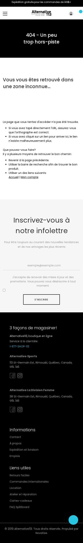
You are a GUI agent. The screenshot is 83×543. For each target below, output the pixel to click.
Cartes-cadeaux (21, 501)
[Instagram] (20, 378)
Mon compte (71, 14)
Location (15, 488)
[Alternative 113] (41, 13)
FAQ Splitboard (19, 507)
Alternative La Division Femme (32, 390)
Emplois (15, 456)
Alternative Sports (23, 356)
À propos (15, 443)
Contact (15, 437)
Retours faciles (20, 475)
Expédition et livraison (24, 450)
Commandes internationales (29, 482)
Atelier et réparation (23, 494)
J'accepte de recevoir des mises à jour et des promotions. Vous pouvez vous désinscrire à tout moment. (43, 281)
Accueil (14, 177)
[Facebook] (12, 378)
